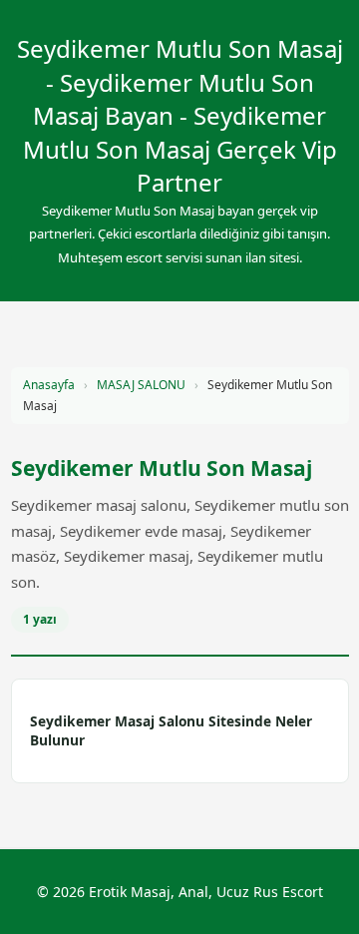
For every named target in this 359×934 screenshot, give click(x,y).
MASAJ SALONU (141, 384)
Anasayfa (49, 384)
